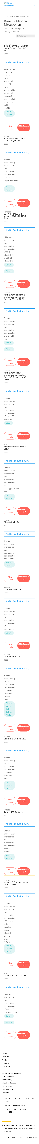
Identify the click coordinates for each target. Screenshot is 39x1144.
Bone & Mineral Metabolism (12, 1073)
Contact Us (6, 1066)
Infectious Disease (9, 1083)
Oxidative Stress (8, 1089)
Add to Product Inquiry (17, 62)
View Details (10, 127)
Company (5, 1063)
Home (6, 16)
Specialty (5, 1093)
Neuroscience (7, 1086)
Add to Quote (23, 127)
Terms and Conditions (14, 1137)
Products (5, 1057)
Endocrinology (7, 1079)
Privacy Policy (32, 1137)
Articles (4, 1060)
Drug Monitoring (8, 1076)
